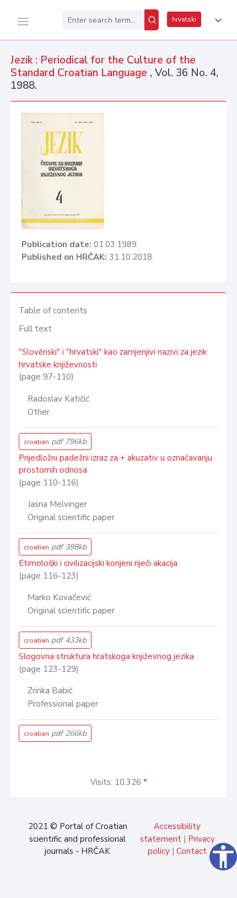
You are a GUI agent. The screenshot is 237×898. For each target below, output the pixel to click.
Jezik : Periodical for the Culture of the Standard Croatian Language (103, 66)
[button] (216, 20)
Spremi (154, 884)
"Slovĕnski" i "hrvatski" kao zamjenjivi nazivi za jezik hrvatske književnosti (113, 358)
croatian (55, 441)
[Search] (151, 19)
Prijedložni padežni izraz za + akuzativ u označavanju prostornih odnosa (115, 464)
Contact (191, 851)
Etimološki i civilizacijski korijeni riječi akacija (98, 563)
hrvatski (184, 19)
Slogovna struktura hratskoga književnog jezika (106, 656)
